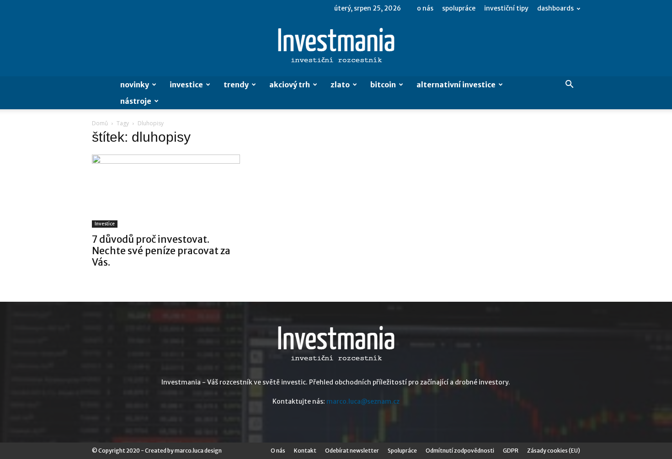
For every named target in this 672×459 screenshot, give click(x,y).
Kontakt (305, 450)
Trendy (236, 84)
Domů (100, 123)
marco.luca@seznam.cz (363, 401)
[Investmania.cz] (336, 47)
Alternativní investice (456, 84)
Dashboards (555, 8)
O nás (425, 8)
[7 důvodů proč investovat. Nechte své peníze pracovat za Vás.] (166, 191)
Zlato (340, 84)
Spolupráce (458, 8)
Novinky (134, 84)
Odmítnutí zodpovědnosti (460, 450)
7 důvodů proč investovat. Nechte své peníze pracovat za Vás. (161, 250)
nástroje (135, 101)
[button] (569, 85)
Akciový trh (289, 84)
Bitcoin (383, 84)
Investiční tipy (506, 8)
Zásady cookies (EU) (553, 450)
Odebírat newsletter (352, 450)
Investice (186, 84)
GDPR (510, 450)
